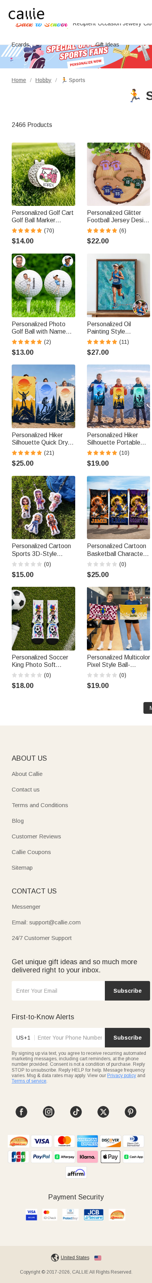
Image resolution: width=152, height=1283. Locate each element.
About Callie (27, 773)
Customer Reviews (36, 836)
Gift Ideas (107, 44)
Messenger (26, 906)
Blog (18, 820)
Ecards (20, 44)
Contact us (26, 789)
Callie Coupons (31, 852)
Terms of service (29, 1081)
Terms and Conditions (40, 805)
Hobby (43, 80)
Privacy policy (121, 1075)
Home (19, 80)
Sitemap (22, 867)
